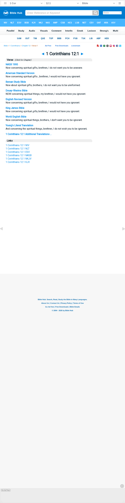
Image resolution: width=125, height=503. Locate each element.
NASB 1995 (12, 64)
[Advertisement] (62, 245)
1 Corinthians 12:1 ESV (18, 152)
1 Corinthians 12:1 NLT (17, 148)
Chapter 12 (26, 46)
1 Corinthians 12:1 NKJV (18, 158)
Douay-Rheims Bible (16, 90)
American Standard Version (20, 73)
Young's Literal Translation (19, 125)
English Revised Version (19, 99)
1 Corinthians (14, 46)
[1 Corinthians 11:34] (4, 235)
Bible (6, 46)
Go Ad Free (6, 490)
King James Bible (15, 107)
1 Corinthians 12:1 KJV (18, 162)
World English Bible (16, 116)
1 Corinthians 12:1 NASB (19, 155)
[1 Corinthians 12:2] (121, 235)
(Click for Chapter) (22, 60)
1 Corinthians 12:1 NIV (17, 145)
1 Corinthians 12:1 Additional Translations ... (29, 134)
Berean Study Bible (16, 81)
